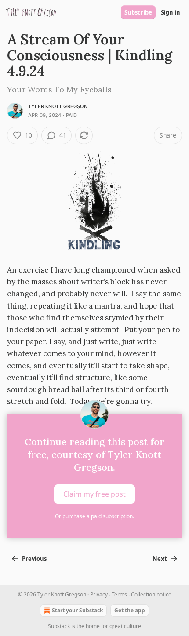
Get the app (129, 610)
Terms (119, 594)
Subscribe (138, 12)
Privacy (99, 594)
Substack (59, 626)
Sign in (170, 12)
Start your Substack (77, 610)
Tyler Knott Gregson (57, 106)
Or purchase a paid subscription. (94, 516)
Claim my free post (94, 494)
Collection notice (151, 594)
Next (160, 559)
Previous (34, 559)
